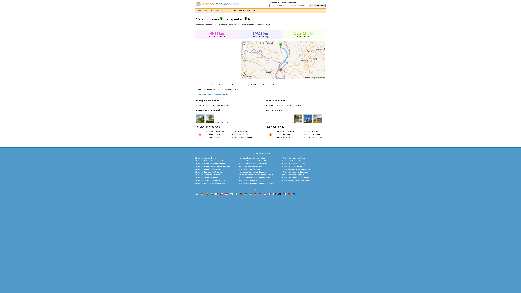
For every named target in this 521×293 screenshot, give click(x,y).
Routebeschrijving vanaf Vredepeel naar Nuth (212, 94)
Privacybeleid (260, 190)
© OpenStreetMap (318, 78)
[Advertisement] (218, 60)
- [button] (244, 48)
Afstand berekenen (203, 11)
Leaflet (307, 78)
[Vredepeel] (200, 123)
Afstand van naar (205, 158)
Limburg (216, 11)
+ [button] (244, 44)
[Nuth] (279, 123)
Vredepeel (225, 11)
